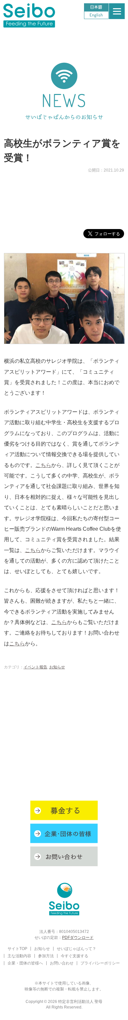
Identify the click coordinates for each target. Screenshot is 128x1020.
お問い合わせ (62, 963)
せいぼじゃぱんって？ (76, 948)
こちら (43, 465)
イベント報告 (35, 667)
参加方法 (46, 956)
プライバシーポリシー (100, 963)
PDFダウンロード (78, 937)
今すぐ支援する (74, 956)
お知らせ (57, 667)
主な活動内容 (19, 956)
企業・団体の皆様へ (25, 963)
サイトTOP (17, 948)
